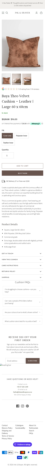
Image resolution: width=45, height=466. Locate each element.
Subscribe (32, 361)
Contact (5, 425)
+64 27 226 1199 (22, 387)
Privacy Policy (7, 439)
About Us (32, 425)
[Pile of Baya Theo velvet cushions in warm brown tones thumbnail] (26, 79)
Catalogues (19, 425)
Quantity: (5, 150)
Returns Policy (7, 428)
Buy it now (22, 173)
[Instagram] (22, 406)
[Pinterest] (27, 406)
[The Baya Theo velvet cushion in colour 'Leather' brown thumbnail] (6, 79)
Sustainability (20, 428)
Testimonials (33, 428)
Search (31, 431)
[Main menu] (3, 13)
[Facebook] (17, 406)
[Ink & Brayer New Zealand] (22, 12)
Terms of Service (8, 436)
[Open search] (7, 13)
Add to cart (22, 166)
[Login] (36, 12)
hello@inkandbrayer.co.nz (22, 392)
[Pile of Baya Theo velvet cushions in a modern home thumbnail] (16, 79)
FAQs (31, 433)
